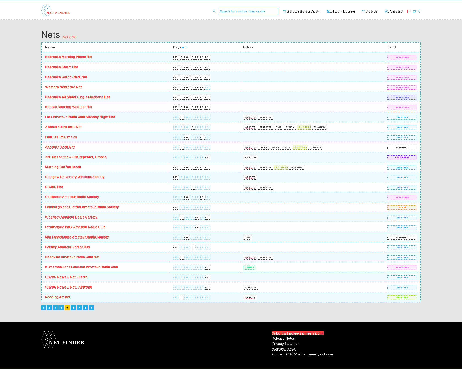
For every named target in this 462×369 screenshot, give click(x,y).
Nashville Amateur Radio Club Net (72, 257)
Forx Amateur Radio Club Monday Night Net (80, 117)
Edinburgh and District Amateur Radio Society (82, 207)
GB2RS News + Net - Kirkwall (68, 287)
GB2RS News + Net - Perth (66, 277)
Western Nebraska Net (63, 87)
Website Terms (284, 349)
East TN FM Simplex (61, 137)
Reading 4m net (57, 297)
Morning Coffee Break (63, 167)
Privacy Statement (286, 344)
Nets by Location (340, 11)
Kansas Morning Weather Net (68, 107)
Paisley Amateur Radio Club (67, 247)
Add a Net (393, 11)
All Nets (369, 11)
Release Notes (283, 338)
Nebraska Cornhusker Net (66, 77)
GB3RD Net (54, 187)
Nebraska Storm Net (61, 67)
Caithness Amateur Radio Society (72, 197)
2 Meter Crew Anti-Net (63, 127)
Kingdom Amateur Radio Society (71, 217)
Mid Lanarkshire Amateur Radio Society (77, 237)
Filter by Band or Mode (301, 11)
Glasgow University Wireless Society (75, 177)
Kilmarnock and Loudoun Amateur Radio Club (81, 267)
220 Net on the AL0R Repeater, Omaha (76, 157)
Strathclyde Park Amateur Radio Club (75, 227)
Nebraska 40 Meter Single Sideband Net (77, 97)
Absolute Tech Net (60, 147)
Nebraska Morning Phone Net (68, 57)
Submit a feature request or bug (298, 333)
